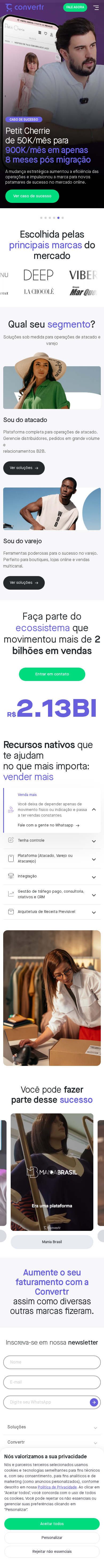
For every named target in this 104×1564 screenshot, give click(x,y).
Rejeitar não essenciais (52, 1552)
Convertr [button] (16, 1442)
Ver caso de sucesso (32, 196)
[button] (41, 218)
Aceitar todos (52, 1524)
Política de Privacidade (57, 1487)
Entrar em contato (52, 674)
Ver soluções (21, 468)
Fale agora (75, 7)
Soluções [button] (16, 1427)
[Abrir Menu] (96, 7)
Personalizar (52, 1538)
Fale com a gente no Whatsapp (45, 825)
